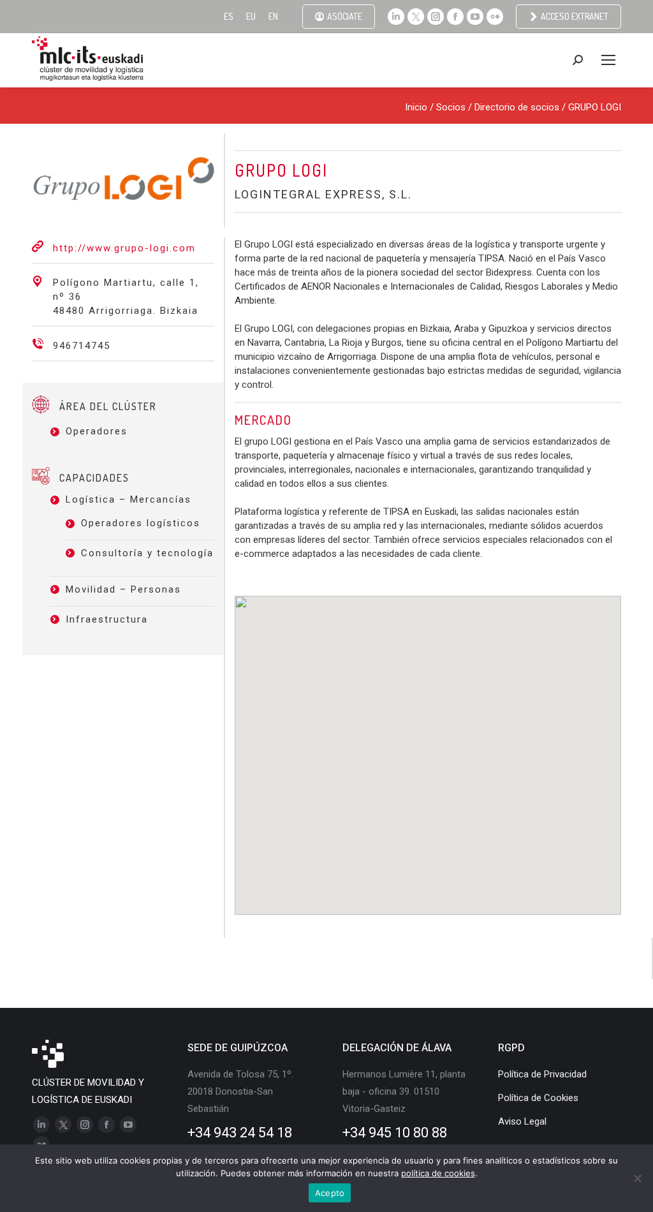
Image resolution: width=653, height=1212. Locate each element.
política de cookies (438, 1173)
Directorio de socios (516, 107)
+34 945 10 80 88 (394, 1133)
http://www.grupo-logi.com (124, 248)
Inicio (416, 107)
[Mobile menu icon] (608, 60)
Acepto (330, 1193)
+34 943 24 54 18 (239, 1133)
